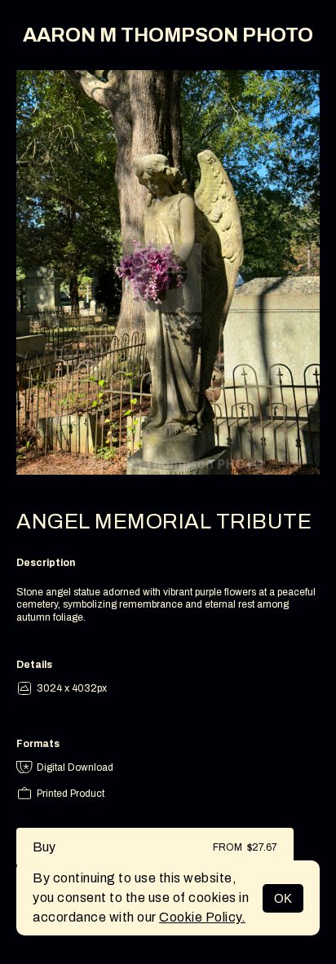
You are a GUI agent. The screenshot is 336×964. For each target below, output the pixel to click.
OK (283, 898)
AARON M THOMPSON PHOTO (168, 35)
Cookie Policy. (202, 917)
